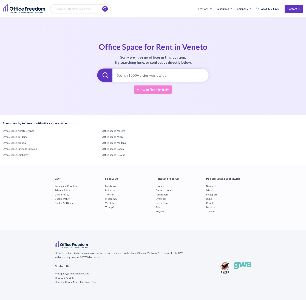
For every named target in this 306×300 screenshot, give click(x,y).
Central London (164, 190)
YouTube (110, 202)
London (160, 186)
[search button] (105, 9)
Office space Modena (114, 142)
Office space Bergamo (15, 136)
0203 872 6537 (269, 8)
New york (211, 186)
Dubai (209, 198)
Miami (209, 190)
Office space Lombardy (16, 154)
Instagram (111, 198)
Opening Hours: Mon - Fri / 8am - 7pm (76, 281)
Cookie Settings (64, 202)
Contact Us (294, 8)
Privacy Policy (62, 190)
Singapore (211, 194)
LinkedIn (110, 190)
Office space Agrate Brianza (18, 130)
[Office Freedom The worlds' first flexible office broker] (24, 9)
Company (242, 8)
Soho (158, 207)
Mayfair (160, 211)
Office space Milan (112, 136)
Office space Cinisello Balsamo (20, 148)
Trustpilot (111, 207)
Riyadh (210, 202)
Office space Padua (113, 148)
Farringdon (162, 194)
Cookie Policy (62, 198)
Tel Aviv (210, 211)
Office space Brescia (14, 142)
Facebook (110, 186)
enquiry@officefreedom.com (73, 273)
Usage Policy (62, 194)
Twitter (109, 194)
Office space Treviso (113, 154)
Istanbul (211, 207)
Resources (222, 8)
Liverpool (161, 198)
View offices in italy (153, 89)
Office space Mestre (113, 130)
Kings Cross (162, 202)
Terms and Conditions (67, 186)
